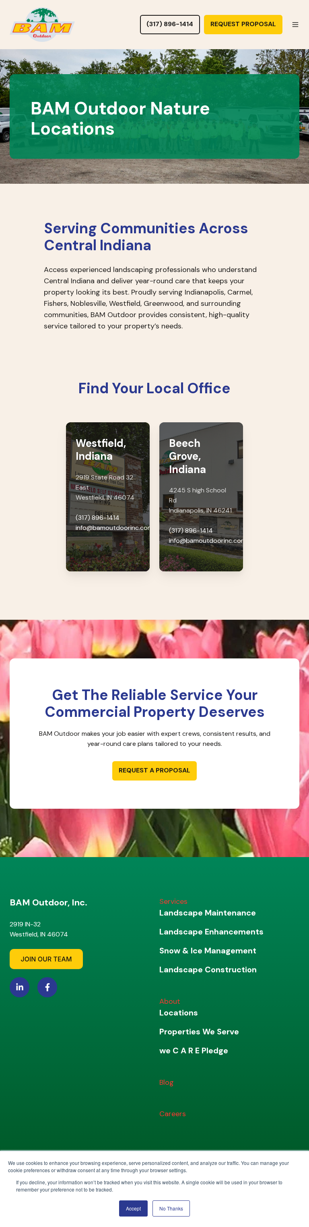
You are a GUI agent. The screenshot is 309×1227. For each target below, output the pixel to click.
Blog (166, 1082)
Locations (178, 1012)
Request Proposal (243, 24)
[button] (295, 25)
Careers (172, 1114)
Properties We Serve (199, 1031)
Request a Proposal (154, 770)
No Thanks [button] (171, 1208)
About (169, 1001)
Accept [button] (133, 1208)
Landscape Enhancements (211, 931)
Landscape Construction (208, 969)
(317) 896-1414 (169, 24)
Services (173, 901)
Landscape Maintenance (207, 912)
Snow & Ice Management (207, 950)
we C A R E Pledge (193, 1050)
